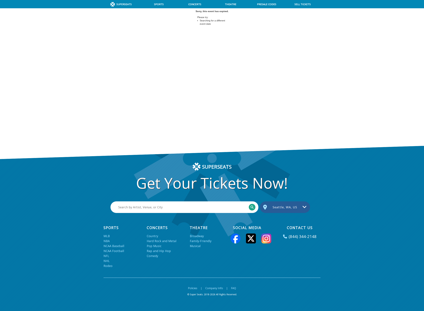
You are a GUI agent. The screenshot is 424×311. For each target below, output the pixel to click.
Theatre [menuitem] (230, 4)
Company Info (214, 288)
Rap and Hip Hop (159, 251)
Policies (192, 288)
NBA (107, 241)
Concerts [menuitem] (194, 4)
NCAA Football (114, 251)
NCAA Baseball (114, 246)
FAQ (233, 288)
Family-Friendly (201, 241)
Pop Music (154, 246)
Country (152, 236)
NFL (106, 256)
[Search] (252, 207)
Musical (195, 246)
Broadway (197, 236)
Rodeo (108, 266)
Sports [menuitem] (159, 4)
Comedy (152, 256)
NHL (107, 261)
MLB (107, 236)
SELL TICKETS (302, 4)
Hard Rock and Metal (161, 241)
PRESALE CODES (266, 4)
